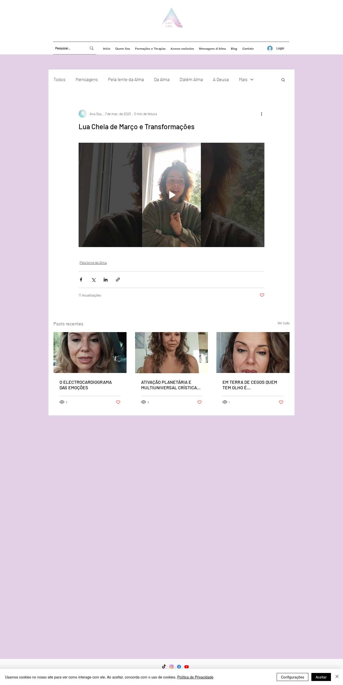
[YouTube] (186, 666)
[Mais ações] (261, 114)
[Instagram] (171, 666)
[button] (283, 80)
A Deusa (221, 79)
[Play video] (171, 195)
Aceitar (321, 676)
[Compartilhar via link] (118, 279)
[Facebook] (179, 666)
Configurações (292, 676)
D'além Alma (191, 79)
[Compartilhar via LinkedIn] (105, 279)
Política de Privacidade (195, 676)
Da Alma (161, 79)
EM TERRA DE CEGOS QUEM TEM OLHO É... (249, 384)
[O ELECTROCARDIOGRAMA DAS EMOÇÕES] (90, 352)
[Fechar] (337, 677)
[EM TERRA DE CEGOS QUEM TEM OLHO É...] (253, 352)
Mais (243, 79)
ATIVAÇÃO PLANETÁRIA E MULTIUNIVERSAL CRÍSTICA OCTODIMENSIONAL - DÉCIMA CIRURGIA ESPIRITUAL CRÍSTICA (170, 384)
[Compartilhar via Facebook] (81, 279)
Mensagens (87, 79)
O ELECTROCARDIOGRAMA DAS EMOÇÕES (86, 384)
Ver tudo (283, 323)
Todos (59, 79)
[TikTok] (163, 666)
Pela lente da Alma (126, 79)
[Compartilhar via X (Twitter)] (93, 279)
